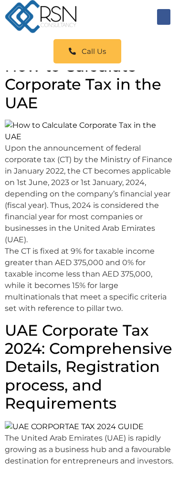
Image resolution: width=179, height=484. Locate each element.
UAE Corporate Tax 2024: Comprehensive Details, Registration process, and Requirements (88, 367)
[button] (163, 17)
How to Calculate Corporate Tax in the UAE (83, 84)
